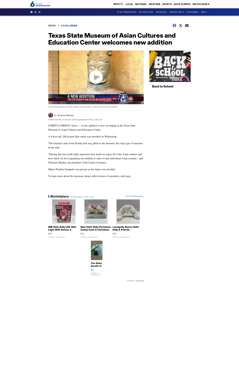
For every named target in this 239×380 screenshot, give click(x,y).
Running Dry (161, 12)
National (141, 4)
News (52, 25)
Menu (117, 4)
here (128, 176)
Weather (154, 4)
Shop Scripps (182, 4)
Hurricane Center (146, 12)
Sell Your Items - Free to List (82, 197)
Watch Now (200, 4)
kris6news (36, 12)
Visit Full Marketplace (135, 196)
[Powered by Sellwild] (140, 281)
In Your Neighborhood (126, 12)
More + (204, 12)
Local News (69, 25)
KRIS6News (32, 12)
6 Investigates (192, 12)
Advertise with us (176, 12)
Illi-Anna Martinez (66, 115)
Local (129, 4)
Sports (167, 4)
